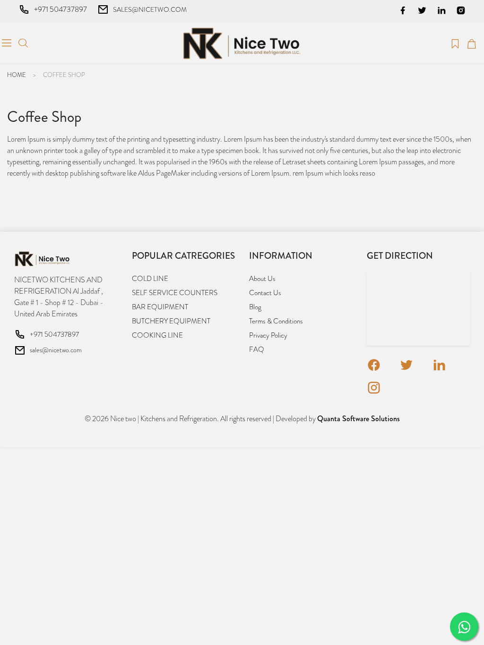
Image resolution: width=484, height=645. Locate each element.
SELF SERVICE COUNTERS (174, 293)
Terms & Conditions (276, 321)
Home (16, 74)
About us (262, 278)
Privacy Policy (268, 335)
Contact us (265, 293)
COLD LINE (150, 278)
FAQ (256, 349)
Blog (255, 307)
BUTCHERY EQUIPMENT (171, 321)
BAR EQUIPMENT (160, 307)
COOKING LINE (157, 335)
